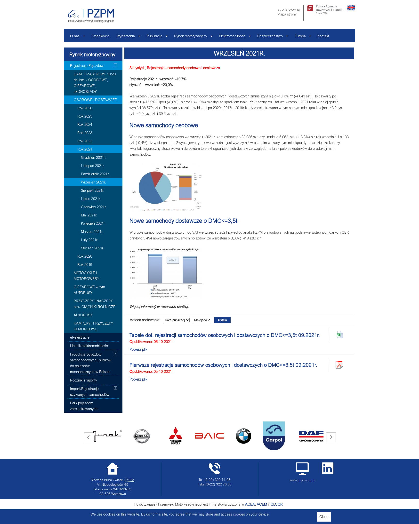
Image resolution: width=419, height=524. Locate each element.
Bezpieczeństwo (268, 37)
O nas (73, 37)
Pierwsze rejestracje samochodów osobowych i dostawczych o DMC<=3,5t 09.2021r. (223, 365)
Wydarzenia (124, 37)
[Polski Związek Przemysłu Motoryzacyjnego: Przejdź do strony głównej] (91, 16)
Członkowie (100, 36)
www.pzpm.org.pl (302, 480)
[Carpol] (240, 435)
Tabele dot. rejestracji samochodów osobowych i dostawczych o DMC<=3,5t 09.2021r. (224, 335)
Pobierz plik (138, 349)
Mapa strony (287, 14)
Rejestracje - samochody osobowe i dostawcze (183, 67)
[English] (351, 9)
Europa (298, 37)
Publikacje (152, 37)
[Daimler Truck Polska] (311, 430)
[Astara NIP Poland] (107, 436)
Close (323, 516)
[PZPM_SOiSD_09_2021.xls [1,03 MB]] (339, 334)
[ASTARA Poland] (141, 436)
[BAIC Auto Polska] (175, 430)
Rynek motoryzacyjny (188, 37)
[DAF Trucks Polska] (277, 436)
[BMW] (209, 436)
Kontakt (323, 36)
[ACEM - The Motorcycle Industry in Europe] (270, 504)
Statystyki (136, 67)
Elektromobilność (230, 37)
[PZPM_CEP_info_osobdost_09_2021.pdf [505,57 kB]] (339, 364)
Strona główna (288, 9)
